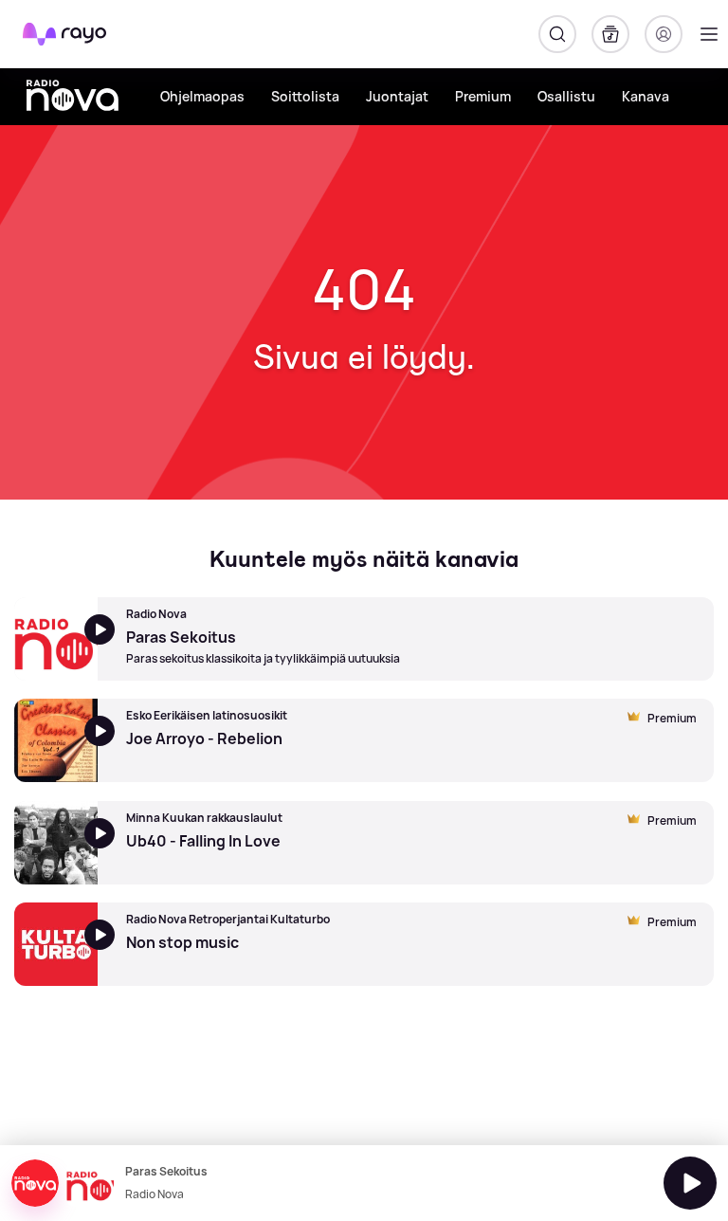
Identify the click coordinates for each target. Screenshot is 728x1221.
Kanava (645, 96)
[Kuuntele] (690, 1183)
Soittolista (305, 96)
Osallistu (566, 96)
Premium (483, 96)
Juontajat (397, 96)
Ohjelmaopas (202, 96)
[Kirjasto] (610, 34)
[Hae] (557, 34)
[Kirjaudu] (663, 34)
